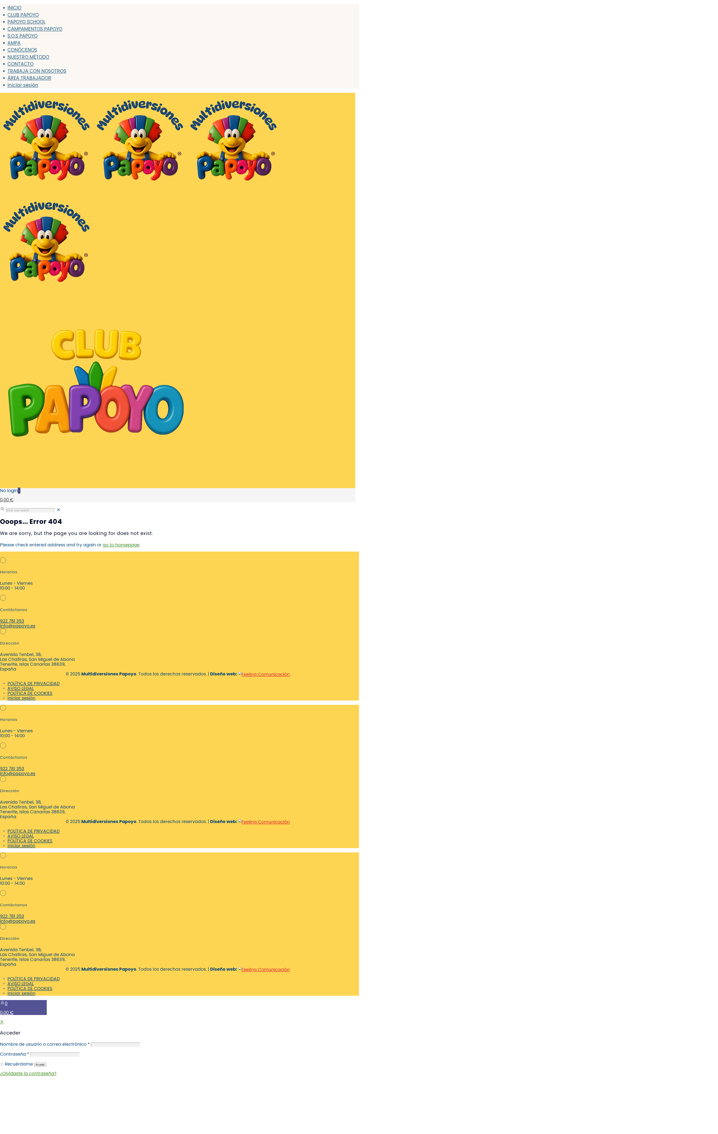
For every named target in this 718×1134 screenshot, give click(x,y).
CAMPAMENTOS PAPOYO (34, 29)
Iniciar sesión (22, 85)
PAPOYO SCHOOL (26, 22)
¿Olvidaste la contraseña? (28, 1073)
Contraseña (14, 1054)
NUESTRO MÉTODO (28, 57)
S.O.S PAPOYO (22, 36)
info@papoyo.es (17, 626)
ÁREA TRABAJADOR (29, 78)
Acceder (40, 1064)
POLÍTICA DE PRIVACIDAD (33, 683)
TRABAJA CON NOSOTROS (36, 71)
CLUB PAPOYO (23, 15)
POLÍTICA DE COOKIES (29, 693)
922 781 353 (12, 621)
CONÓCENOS (22, 50)
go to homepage (121, 545)
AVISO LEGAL (20, 688)
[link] (58, 510)
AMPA (14, 43)
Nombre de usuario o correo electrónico (45, 1044)
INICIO (14, 7)
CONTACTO (20, 64)
